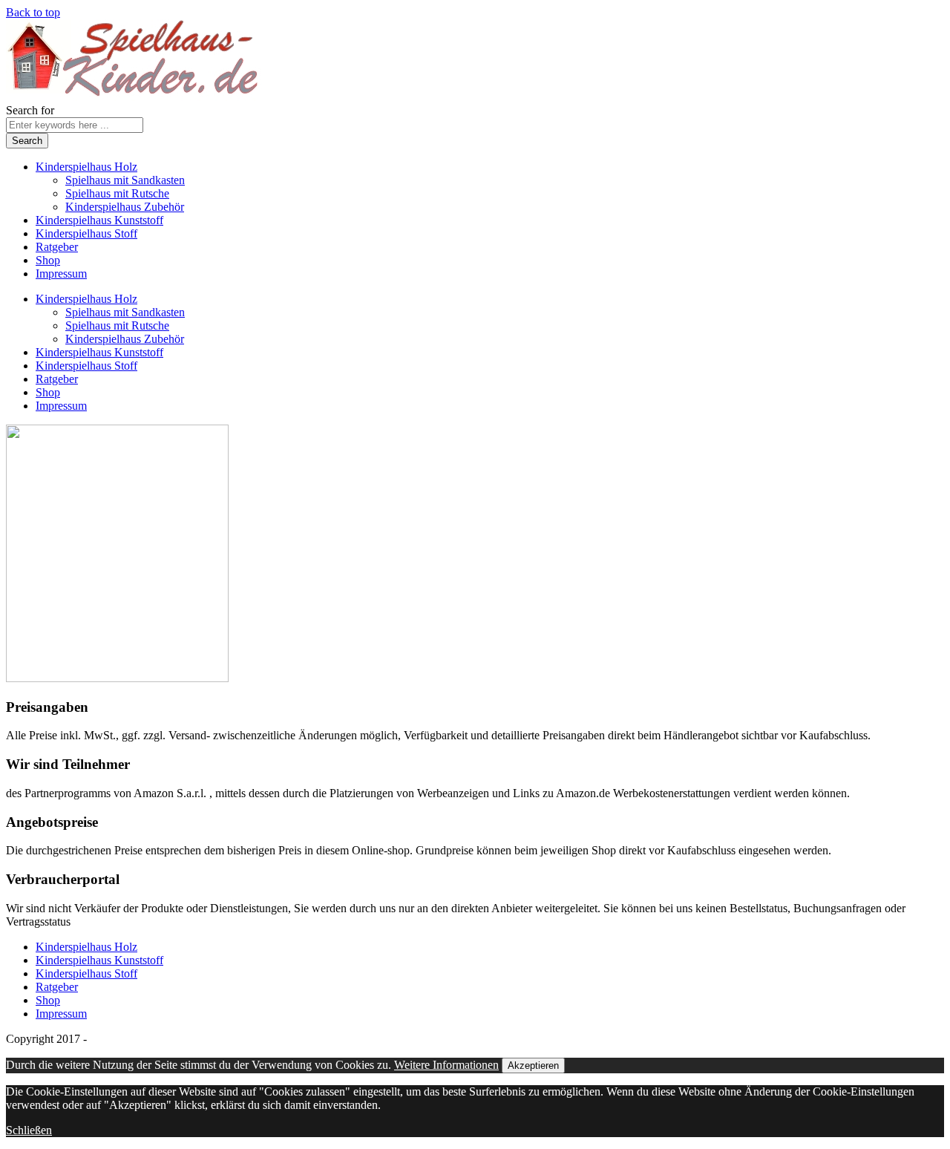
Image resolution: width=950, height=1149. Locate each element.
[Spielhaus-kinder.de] (134, 97)
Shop (48, 260)
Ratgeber (57, 246)
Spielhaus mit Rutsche (117, 193)
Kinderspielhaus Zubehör (124, 206)
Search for (30, 110)
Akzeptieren (533, 1065)
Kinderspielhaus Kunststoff (99, 220)
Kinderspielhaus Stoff (86, 233)
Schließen (29, 1130)
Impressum (61, 273)
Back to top (33, 12)
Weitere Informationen (446, 1064)
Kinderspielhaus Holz (86, 166)
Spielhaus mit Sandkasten (125, 180)
